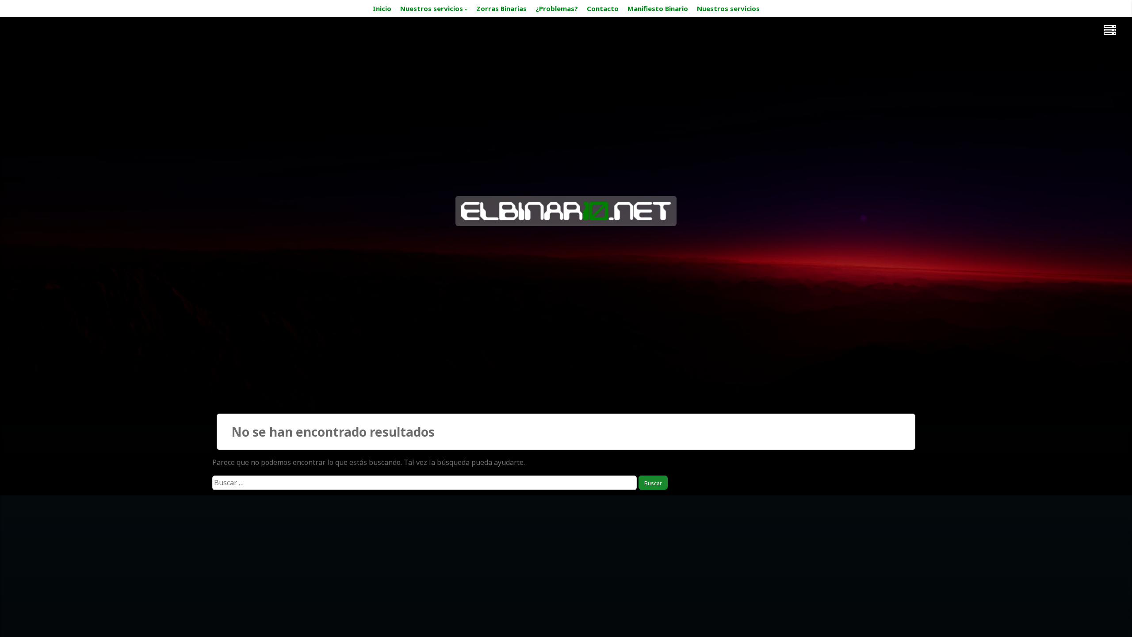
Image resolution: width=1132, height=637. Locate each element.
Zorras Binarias (501, 8)
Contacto (603, 8)
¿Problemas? (556, 8)
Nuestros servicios (431, 8)
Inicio (382, 8)
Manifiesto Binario (657, 8)
